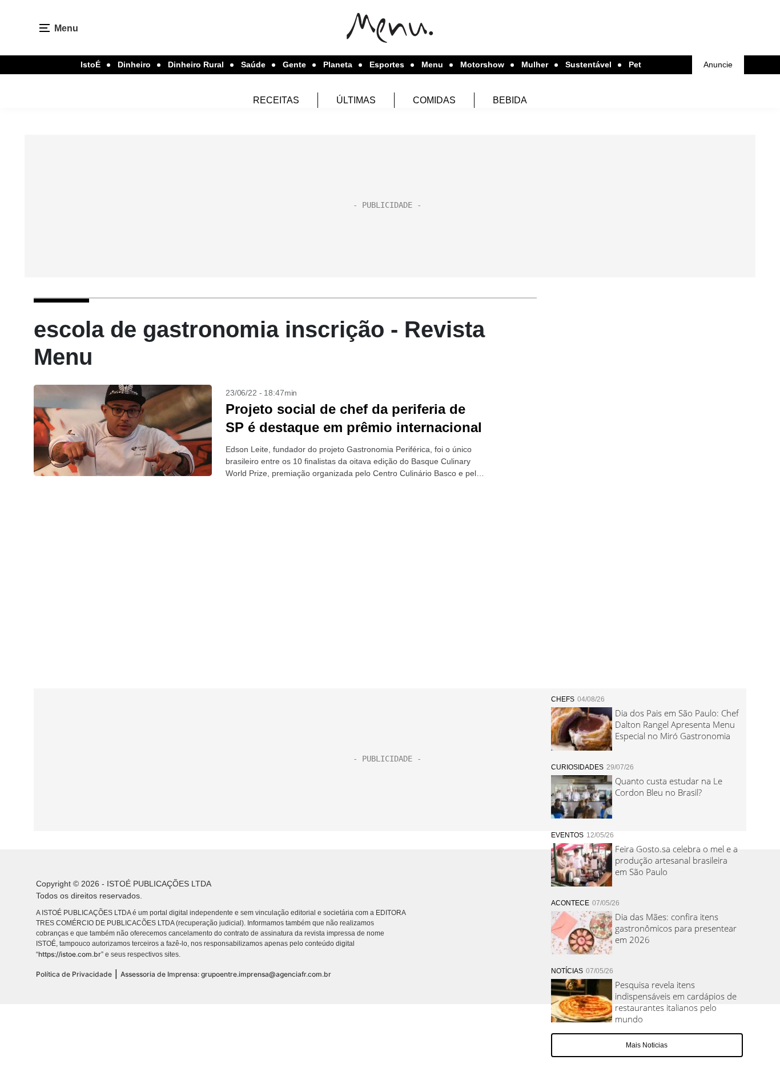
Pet (635, 64)
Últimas (356, 100)
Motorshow (482, 64)
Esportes (386, 64)
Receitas (276, 100)
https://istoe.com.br (69, 954)
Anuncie (718, 64)
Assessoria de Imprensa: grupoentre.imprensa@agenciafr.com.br (225, 974)
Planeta (337, 64)
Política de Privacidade (74, 974)
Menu (432, 64)
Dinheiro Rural (196, 64)
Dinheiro (134, 64)
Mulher (534, 64)
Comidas (434, 100)
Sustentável (588, 64)
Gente (294, 64)
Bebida (510, 100)
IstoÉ (90, 64)
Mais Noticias (647, 1045)
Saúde (253, 64)
